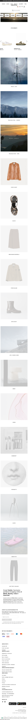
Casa (11, 3)
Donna (3, 3)
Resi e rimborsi (5, 657)
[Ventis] (14, 5)
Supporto (4, 666)
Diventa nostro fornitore (7, 671)
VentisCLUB (4, 646)
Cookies (3, 688)
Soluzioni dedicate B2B (7, 669)
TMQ (25, 3)
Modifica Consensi (6, 686)
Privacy (3, 682)
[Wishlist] (22, 6)
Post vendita (4, 655)
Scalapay (4, 649)
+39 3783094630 (10, 693)
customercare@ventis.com (7, 691)
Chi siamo (4, 675)
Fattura (3, 679)
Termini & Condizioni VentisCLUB (9, 684)
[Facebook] (2, 701)
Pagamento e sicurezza (7, 653)
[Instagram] (5, 701)
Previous (1, 41)
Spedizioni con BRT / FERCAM (8, 664)
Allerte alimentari (5, 662)
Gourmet (21, 3)
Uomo (7, 3)
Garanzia (4, 680)
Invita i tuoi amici (5, 648)
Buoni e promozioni (6, 658)
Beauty (16, 3)
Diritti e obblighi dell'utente (7, 677)
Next (26, 41)
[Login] (20, 6)
